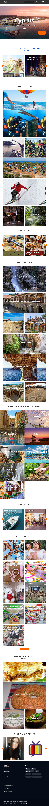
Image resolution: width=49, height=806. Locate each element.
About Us (20, 803)
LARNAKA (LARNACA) (29, 771)
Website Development (23, 801)
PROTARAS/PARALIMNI (36, 774)
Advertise (15, 803)
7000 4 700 (6, 788)
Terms (4, 803)
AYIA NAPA (28, 774)
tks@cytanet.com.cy (8, 791)
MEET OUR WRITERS (24, 734)
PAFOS (37, 771)
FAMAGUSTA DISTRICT (37, 776)
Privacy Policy (9, 803)
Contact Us (25, 803)
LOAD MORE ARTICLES (24, 649)
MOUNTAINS (28, 776)
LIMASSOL (33, 768)
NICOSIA (27, 768)
